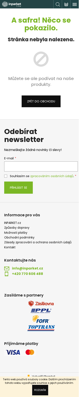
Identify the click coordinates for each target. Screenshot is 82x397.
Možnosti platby (15, 233)
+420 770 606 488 (27, 274)
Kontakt (10, 247)
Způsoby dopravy (16, 228)
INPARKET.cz (12, 223)
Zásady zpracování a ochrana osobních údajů (37, 242)
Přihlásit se (18, 188)
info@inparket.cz (27, 268)
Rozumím (40, 390)
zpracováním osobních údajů (51, 176)
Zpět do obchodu (41, 101)
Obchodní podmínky (19, 238)
